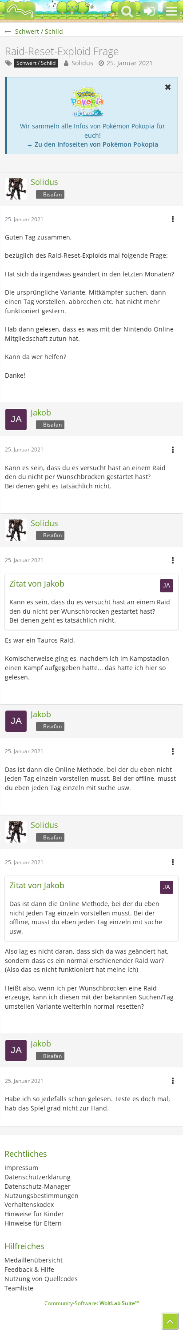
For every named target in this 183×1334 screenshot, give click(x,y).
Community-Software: (91, 1303)
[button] (171, 11)
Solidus (82, 63)
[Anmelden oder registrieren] (149, 11)
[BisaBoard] (20, 11)
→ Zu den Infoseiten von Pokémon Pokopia (92, 144)
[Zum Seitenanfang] (170, 1321)
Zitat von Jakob (36, 583)
